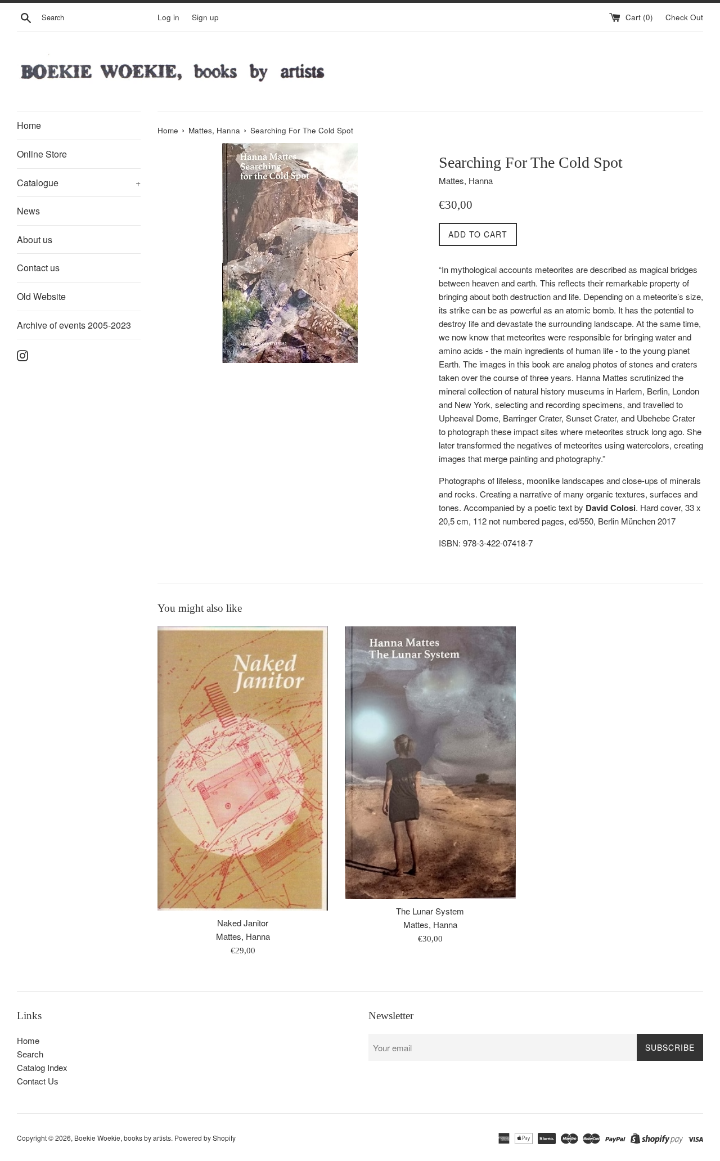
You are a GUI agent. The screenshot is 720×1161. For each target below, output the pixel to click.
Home (29, 125)
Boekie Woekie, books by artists (122, 1137)
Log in (168, 17)
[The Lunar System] (430, 762)
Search (30, 1054)
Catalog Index (42, 1067)
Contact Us (37, 1081)
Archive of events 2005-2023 (74, 325)
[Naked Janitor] (243, 768)
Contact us (38, 267)
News (28, 210)
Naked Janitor (242, 923)
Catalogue (79, 182)
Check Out (684, 17)
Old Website (41, 296)
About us (34, 239)
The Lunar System (430, 911)
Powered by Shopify (205, 1137)
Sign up (205, 17)
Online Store (42, 153)
